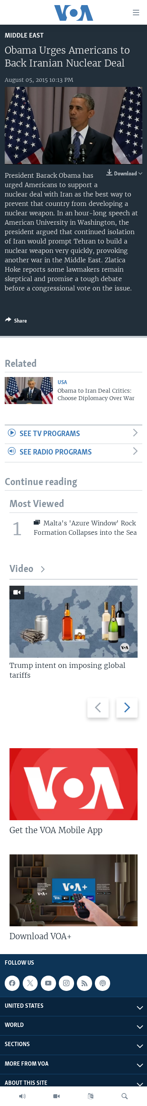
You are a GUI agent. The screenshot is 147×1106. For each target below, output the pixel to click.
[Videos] (56, 1096)
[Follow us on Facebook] (12, 983)
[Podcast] (102, 983)
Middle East (24, 35)
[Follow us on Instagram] (66, 983)
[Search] (124, 1096)
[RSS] (84, 983)
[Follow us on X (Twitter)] (30, 983)
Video (21, 569)
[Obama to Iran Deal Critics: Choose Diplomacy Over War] (29, 390)
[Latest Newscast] (22, 1096)
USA (62, 383)
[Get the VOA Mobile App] (73, 784)
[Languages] (90, 1096)
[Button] (16, 322)
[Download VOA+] (73, 890)
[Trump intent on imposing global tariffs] (73, 622)
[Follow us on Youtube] (48, 983)
